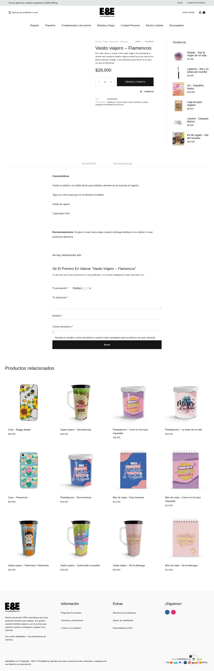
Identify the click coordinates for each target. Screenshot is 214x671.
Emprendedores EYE (122, 628)
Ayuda (180, 3)
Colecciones (122, 102)
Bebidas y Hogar (106, 25)
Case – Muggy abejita (19, 429)
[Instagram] (173, 612)
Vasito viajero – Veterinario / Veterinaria (28, 565)
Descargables (176, 25)
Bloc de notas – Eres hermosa (128, 497)
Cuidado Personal (130, 25)
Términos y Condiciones (72, 620)
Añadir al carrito (135, 82)
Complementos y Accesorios (76, 25)
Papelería (50, 25)
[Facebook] (167, 612)
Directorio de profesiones (124, 613)
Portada (98, 41)
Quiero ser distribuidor (123, 620)
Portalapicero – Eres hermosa (75, 497)
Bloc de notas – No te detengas (181, 565)
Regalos (34, 25)
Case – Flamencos (18, 497)
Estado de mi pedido (196, 3)
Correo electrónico (62, 326)
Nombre (57, 315)
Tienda (105, 41)
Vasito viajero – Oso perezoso (75, 429)
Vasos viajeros (135, 102)
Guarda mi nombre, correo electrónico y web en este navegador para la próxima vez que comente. (105, 337)
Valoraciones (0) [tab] (122, 163)
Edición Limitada (154, 25)
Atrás (138, 41)
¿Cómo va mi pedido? (71, 628)
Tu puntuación (60, 288)
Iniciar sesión (189, 12)
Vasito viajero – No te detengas (129, 565)
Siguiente (149, 41)
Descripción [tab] (89, 163)
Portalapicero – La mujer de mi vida (183, 429)
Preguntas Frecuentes (71, 613)
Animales (111, 102)
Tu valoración (60, 297)
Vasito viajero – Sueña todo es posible (80, 565)
